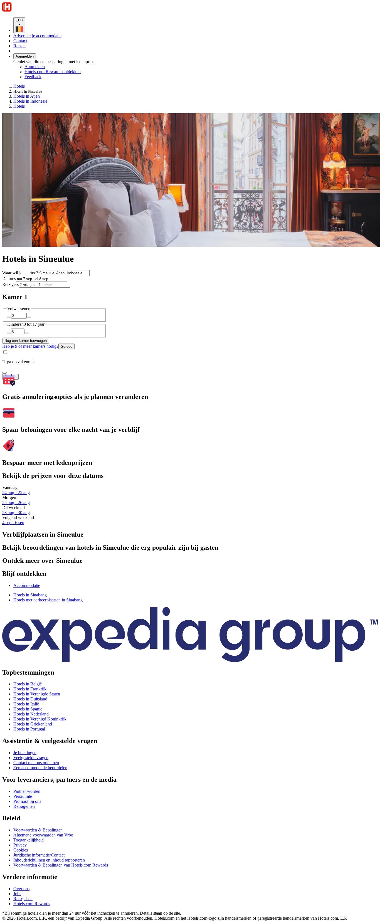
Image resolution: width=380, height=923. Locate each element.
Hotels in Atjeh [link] (26, 96)
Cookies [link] (20, 850)
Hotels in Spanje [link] (27, 709)
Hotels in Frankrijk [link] (29, 689)
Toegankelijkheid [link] (28, 840)
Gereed (66, 346)
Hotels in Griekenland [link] (32, 724)
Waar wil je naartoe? (20, 272)
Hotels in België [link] (27, 684)
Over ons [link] (21, 888)
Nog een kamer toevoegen (25, 341)
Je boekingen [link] (24, 752)
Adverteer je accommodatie (37, 35)
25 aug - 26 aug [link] (16, 502)
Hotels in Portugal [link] (29, 729)
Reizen (19, 45)
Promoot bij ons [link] (27, 801)
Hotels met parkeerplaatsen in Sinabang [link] (48, 600)
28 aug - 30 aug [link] (16, 512)
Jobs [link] (17, 893)
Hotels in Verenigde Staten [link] (36, 694)
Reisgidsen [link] (23, 898)
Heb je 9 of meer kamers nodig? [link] (30, 346)
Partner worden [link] (26, 791)
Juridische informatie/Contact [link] (39, 855)
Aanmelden (25, 56)
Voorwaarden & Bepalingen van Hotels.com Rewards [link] (60, 865)
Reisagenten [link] (24, 806)
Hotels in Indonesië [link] (30, 101)
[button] (190, 560)
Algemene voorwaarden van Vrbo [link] (43, 835)
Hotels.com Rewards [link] (31, 903)
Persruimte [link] (22, 796)
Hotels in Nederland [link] (31, 714)
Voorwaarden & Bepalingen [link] (38, 830)
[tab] (26, 585)
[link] (71, 76)
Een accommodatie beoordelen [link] (40, 767)
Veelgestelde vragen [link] (30, 757)
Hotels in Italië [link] (26, 704)
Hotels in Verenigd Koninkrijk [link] (39, 719)
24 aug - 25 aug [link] (16, 492)
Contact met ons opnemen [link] (36, 762)
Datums (9, 278)
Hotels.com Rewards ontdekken (52, 71)
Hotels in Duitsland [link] (30, 699)
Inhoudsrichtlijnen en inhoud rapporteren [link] (49, 860)
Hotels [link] (19, 86)
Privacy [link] (20, 845)
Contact (20, 40)
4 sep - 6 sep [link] (13, 522)
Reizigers (10, 284)
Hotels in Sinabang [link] (30, 595)
